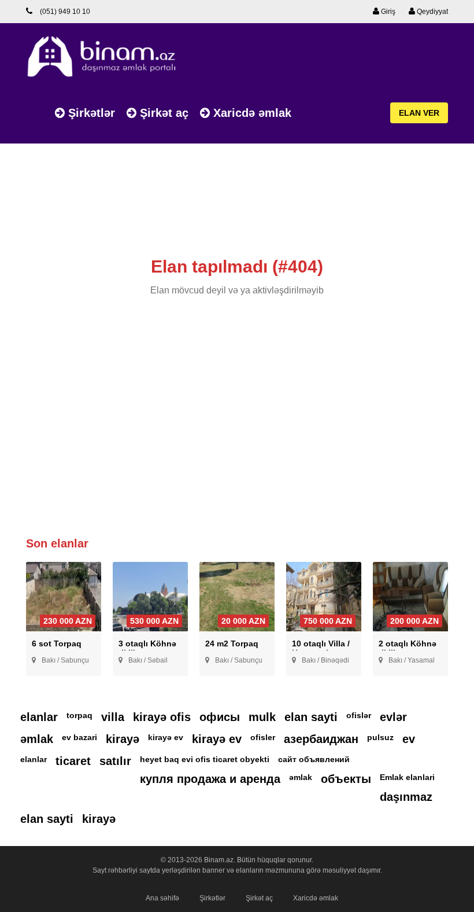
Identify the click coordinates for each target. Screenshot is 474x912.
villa (112, 717)
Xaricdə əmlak (250, 113)
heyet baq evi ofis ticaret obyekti (204, 759)
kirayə (122, 739)
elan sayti (311, 717)
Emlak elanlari (407, 777)
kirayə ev (165, 737)
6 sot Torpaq (57, 643)
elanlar (39, 717)
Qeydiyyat (431, 12)
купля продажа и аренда (210, 779)
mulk (262, 717)
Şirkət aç (162, 113)
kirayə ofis (162, 717)
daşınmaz (406, 796)
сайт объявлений (314, 759)
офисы (219, 717)
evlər (393, 717)
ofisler (262, 737)
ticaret (73, 761)
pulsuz (380, 737)
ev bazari (79, 737)
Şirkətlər (90, 113)
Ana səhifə (162, 898)
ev (408, 739)
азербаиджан (321, 739)
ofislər (358, 715)
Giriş (387, 12)
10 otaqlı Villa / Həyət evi (321, 648)
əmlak (36, 739)
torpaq (79, 715)
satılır (115, 761)
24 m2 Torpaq (231, 643)
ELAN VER (419, 112)
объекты (346, 779)
